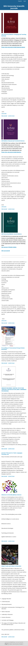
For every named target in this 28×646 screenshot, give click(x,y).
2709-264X (3, 113)
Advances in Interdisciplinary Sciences (11, 494)
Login (24, 1)
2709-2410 (3, 320)
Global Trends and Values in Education (11, 566)
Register (20, 1)
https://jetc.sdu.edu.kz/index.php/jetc (11, 152)
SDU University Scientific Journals (14, 7)
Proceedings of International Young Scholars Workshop (13, 348)
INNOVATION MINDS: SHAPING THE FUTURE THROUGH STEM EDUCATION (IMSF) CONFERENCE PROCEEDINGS (13, 389)
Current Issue (11, 115)
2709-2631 (3, 206)
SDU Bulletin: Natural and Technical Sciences (12, 141)
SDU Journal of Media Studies (8, 247)
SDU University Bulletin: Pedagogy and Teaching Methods (13, 35)
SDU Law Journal (5, 250)
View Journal (4, 115)
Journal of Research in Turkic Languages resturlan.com (11, 453)
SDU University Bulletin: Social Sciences (11, 234)
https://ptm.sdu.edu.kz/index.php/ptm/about (13, 47)
